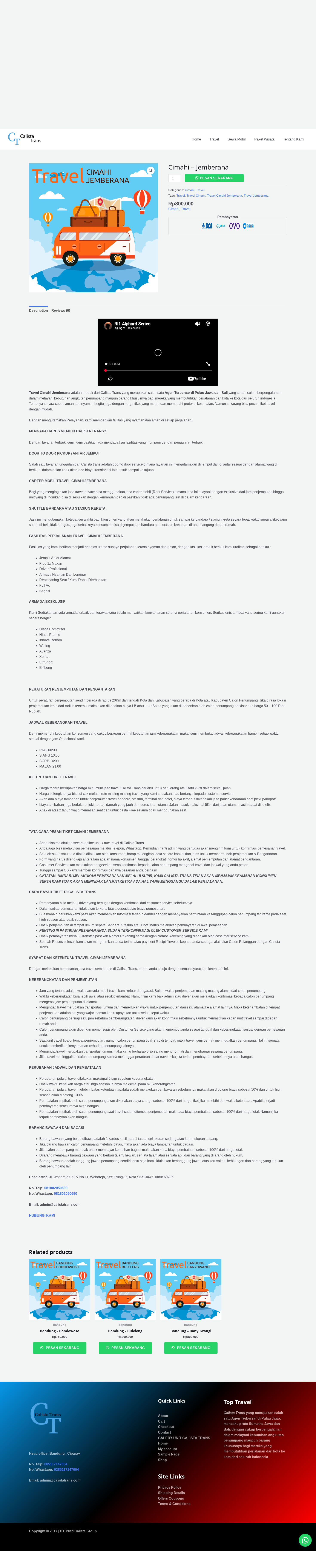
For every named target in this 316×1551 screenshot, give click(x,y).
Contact (164, 1432)
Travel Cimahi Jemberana (224, 195)
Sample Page (168, 1454)
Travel (214, 139)
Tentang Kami (293, 139)
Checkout (166, 1427)
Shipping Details (171, 1493)
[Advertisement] (129, 64)
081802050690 (55, 1188)
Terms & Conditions (174, 1504)
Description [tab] (38, 310)
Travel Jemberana (256, 195)
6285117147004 (66, 1469)
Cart (161, 1421)
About (163, 1416)
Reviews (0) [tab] (60, 310)
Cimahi (189, 190)
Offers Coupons (171, 1498)
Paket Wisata (264, 139)
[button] (151, 170)
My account (167, 1449)
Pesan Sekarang (216, 178)
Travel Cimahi (196, 195)
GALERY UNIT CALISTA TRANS (184, 1438)
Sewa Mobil (237, 139)
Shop (162, 1460)
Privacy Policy (169, 1487)
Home (196, 139)
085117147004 (55, 1464)
